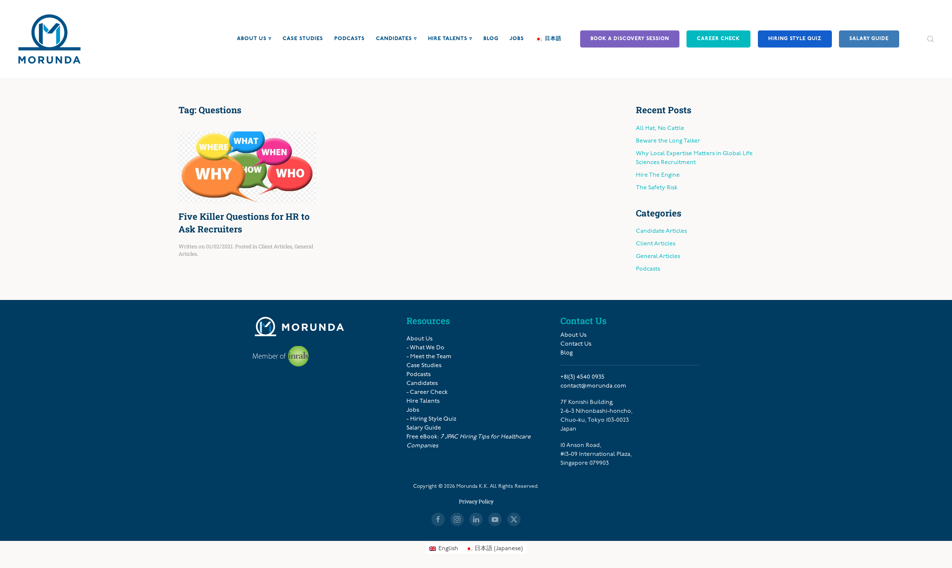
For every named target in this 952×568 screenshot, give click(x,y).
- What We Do (425, 348)
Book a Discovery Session (630, 38)
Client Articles (275, 246)
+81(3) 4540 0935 (582, 377)
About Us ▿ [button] (254, 39)
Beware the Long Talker (668, 141)
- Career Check (427, 392)
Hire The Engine (658, 175)
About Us (419, 339)
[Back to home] (49, 39)
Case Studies (303, 39)
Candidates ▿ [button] (396, 39)
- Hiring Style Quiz (431, 419)
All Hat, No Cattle (660, 128)
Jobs (516, 39)
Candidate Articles (661, 231)
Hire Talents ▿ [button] (450, 39)
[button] (930, 39)
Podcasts (349, 39)
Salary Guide (869, 38)
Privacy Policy (476, 501)
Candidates (422, 383)
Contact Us (575, 344)
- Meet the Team (428, 357)
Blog (490, 39)
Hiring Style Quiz (794, 38)
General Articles (658, 256)
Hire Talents (423, 401)
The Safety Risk (657, 188)
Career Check (718, 38)
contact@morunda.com (593, 386)
